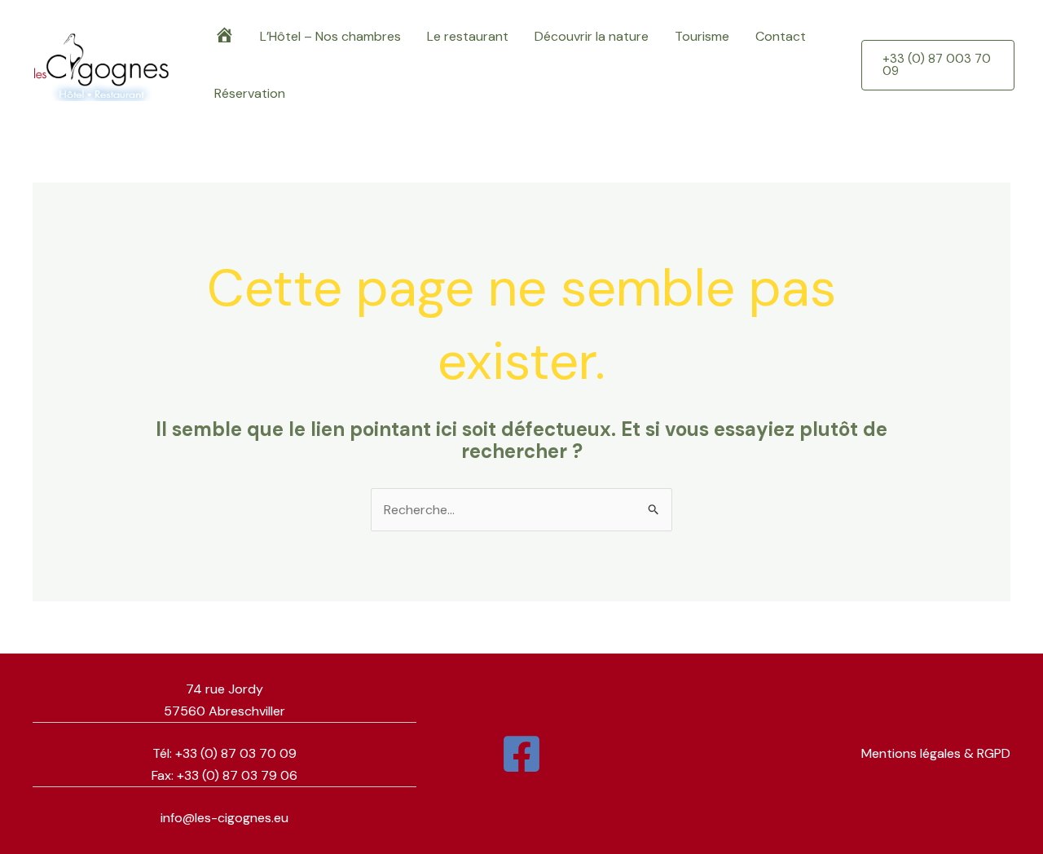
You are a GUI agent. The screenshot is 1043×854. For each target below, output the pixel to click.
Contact (780, 36)
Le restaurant (467, 36)
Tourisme (702, 36)
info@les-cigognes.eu (224, 817)
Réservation (249, 93)
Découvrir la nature (592, 36)
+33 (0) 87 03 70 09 (236, 753)
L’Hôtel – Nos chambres (330, 36)
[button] (937, 65)
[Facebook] (521, 753)
